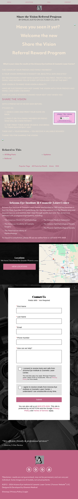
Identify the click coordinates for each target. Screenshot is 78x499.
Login (25, 492)
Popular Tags (24, 166)
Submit (39, 400)
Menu (9, 2)
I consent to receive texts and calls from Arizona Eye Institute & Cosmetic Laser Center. (40, 373)
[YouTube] (49, 469)
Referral (7, 158)
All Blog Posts (10, 155)
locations (69, 207)
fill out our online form (38, 238)
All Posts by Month (39, 166)
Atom (51, 166)
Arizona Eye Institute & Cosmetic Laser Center (21, 207)
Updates (47, 155)
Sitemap (5, 492)
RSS (57, 166)
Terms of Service (41, 411)
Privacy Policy (16, 492)
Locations (29, 2)
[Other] (28, 469)
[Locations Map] (58, 263)
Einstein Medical (30, 487)
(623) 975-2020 (59, 238)
